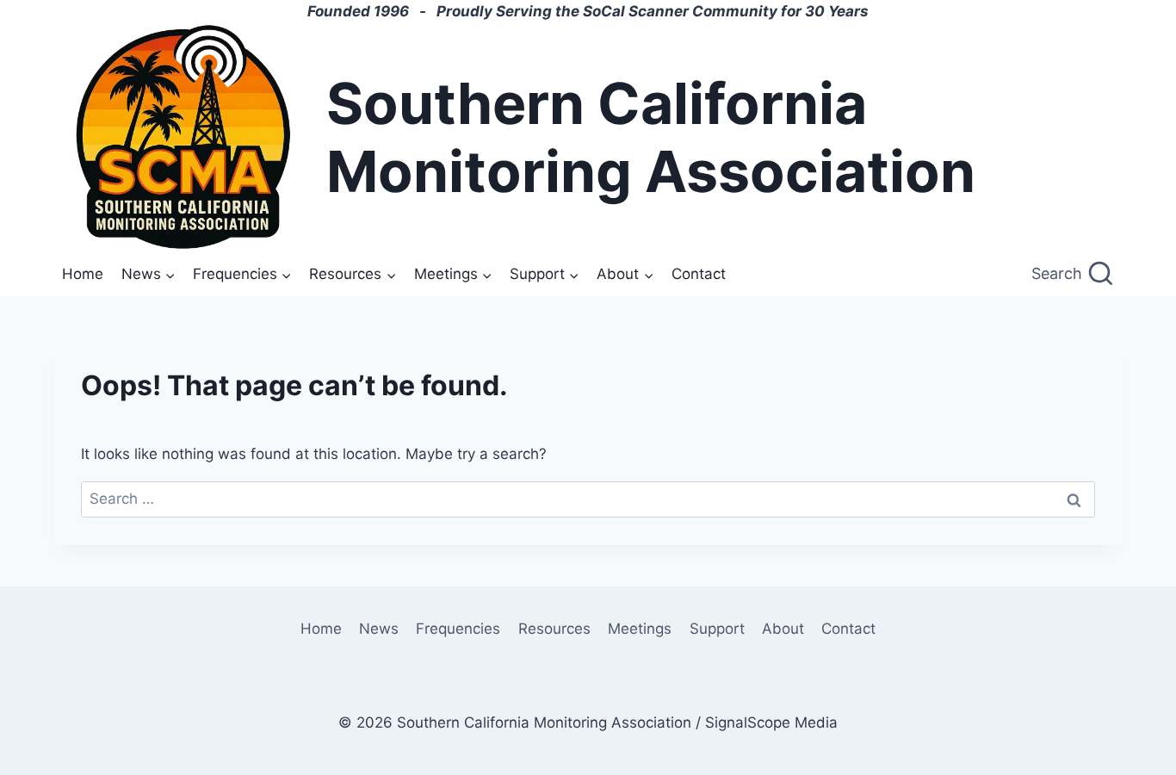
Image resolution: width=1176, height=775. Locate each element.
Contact (699, 273)
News (379, 628)
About (783, 628)
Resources (554, 628)
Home (82, 273)
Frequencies (458, 628)
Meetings (640, 628)
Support (717, 628)
